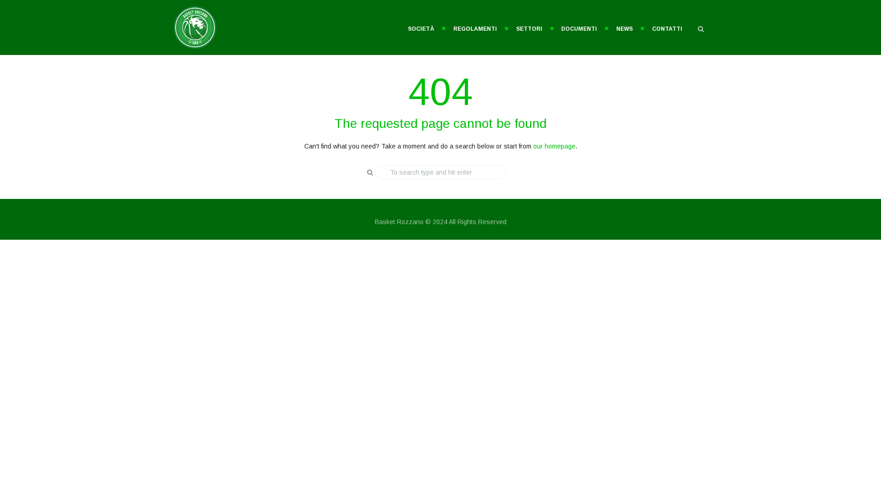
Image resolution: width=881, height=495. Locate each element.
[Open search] (700, 29)
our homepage (554, 146)
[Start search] (366, 172)
